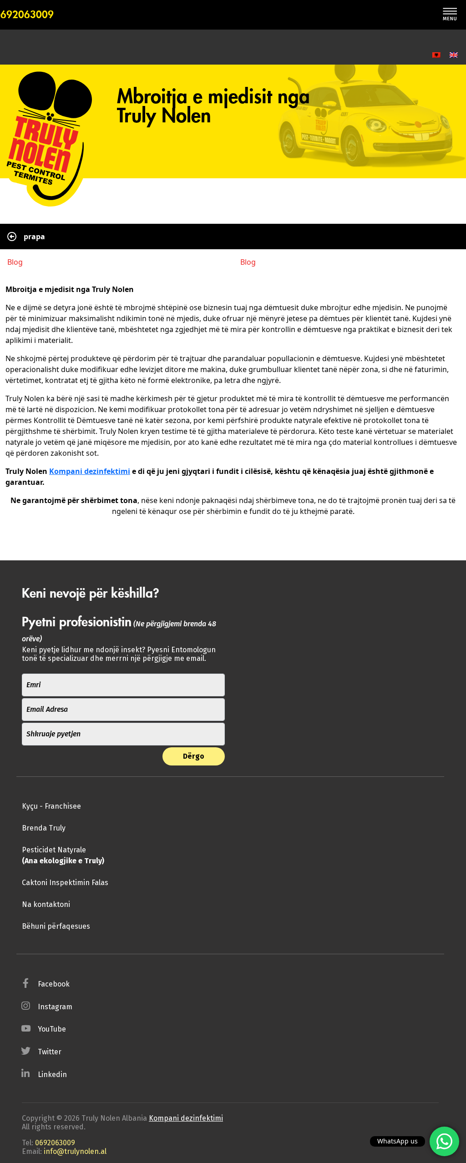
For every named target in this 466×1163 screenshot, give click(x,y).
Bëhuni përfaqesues (56, 926)
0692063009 (55, 1142)
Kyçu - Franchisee (51, 806)
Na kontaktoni (46, 904)
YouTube (52, 1029)
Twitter (49, 1051)
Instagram (55, 1006)
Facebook (54, 984)
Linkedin (52, 1074)
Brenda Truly (44, 828)
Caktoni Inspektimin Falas (65, 882)
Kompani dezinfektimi (89, 471)
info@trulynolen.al (75, 1151)
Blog (15, 262)
